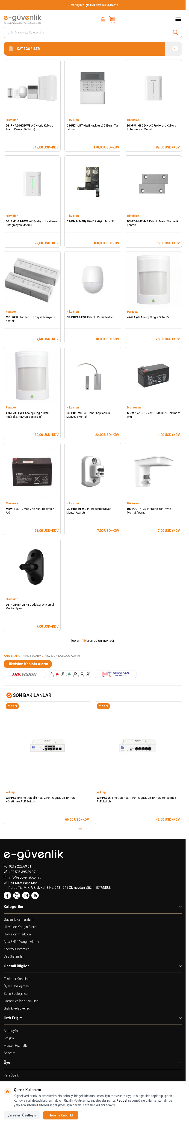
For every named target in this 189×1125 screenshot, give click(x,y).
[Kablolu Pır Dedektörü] (93, 279)
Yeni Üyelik (11, 1075)
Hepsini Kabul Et (61, 1115)
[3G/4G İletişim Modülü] (93, 184)
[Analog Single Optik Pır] (153, 279)
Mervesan (134, 407)
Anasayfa (11, 1031)
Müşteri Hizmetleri (16, 1045)
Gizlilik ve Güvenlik (17, 1008)
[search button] (175, 32)
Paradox (11, 311)
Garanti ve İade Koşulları (21, 1001)
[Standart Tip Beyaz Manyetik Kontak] (32, 279)
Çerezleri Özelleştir (22, 1115)
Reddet (121, 1100)
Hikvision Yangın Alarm (20, 927)
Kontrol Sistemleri (17, 949)
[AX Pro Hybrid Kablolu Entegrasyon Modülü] (153, 88)
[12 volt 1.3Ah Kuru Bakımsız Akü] (153, 375)
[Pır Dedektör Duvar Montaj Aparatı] (93, 471)
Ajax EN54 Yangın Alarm (21, 942)
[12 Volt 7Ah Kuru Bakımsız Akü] (32, 471)
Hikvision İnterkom (17, 934)
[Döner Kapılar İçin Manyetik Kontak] (93, 375)
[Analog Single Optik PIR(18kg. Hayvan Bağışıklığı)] (32, 375)
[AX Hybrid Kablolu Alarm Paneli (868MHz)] (32, 88)
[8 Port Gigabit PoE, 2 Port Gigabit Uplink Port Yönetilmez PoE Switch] (47, 745)
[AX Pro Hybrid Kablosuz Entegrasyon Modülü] (32, 184)
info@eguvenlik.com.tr (25, 877)
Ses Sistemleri (14, 956)
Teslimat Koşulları (17, 979)
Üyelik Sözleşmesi (17, 986)
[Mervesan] (115, 674)
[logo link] (22, 19)
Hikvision (12, 120)
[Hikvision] (24, 674)
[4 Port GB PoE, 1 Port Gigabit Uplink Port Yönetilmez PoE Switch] (138, 745)
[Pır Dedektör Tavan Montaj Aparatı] (153, 471)
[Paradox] (70, 674)
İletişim (9, 1038)
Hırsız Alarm (32, 655)
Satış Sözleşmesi (16, 993)
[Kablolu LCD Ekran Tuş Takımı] (93, 88)
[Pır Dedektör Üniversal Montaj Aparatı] (32, 567)
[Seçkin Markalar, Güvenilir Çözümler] (93, 5)
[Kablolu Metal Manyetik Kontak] (153, 184)
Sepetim (9, 1053)
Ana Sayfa (12, 655)
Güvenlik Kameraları (18, 919)
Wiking (10, 792)
